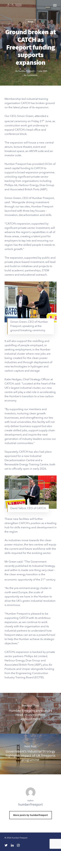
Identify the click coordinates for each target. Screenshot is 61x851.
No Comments (31, 75)
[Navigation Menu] (55, 5)
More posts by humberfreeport (30, 815)
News (30, 22)
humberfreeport (26, 70)
